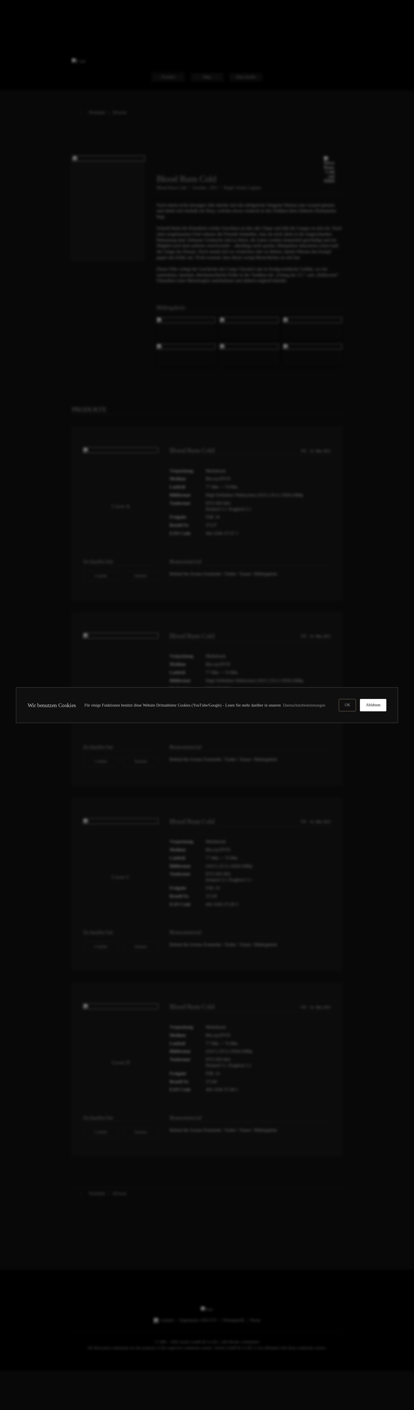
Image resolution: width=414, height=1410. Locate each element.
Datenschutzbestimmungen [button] (305, 705)
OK (347, 705)
